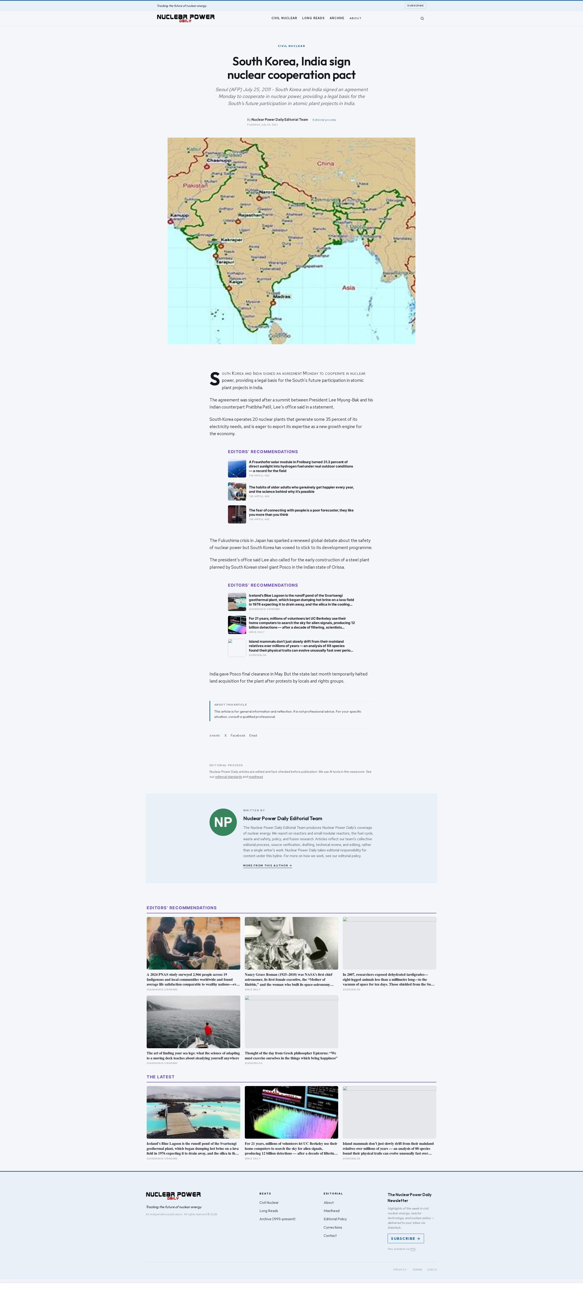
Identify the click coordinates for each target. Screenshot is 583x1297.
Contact (330, 1235)
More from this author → (267, 865)
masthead (256, 777)
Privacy (400, 1269)
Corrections (333, 1227)
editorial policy (349, 855)
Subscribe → (406, 1238)
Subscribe (415, 5)
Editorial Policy (335, 1219)
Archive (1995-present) (277, 1219)
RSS (412, 1249)
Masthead (332, 1210)
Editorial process (324, 120)
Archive (337, 18)
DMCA (432, 1269)
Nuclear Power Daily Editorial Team (279, 119)
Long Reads (313, 18)
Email (253, 735)
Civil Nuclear (284, 18)
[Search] (422, 18)
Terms (417, 1269)
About (356, 18)
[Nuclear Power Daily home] (186, 18)
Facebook (238, 735)
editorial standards (228, 777)
